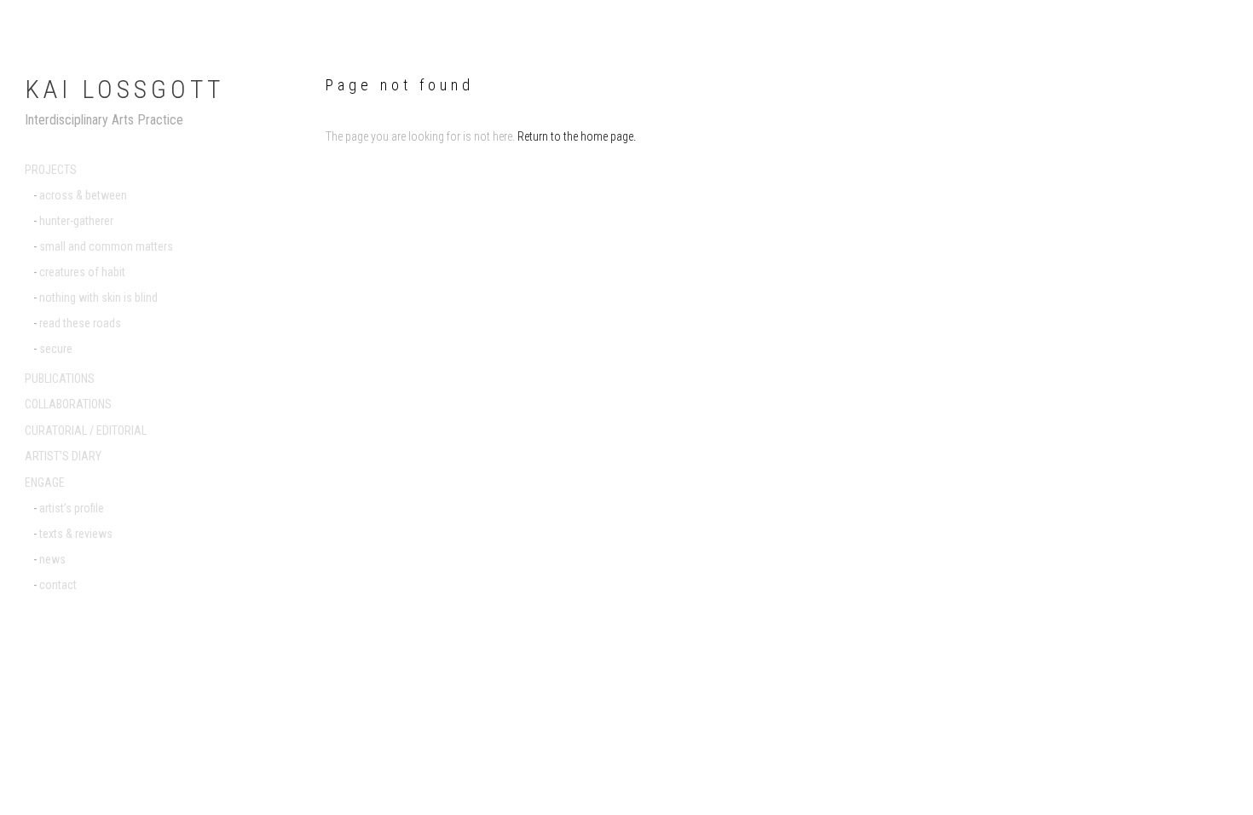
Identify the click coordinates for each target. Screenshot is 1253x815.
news (52, 559)
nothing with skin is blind (98, 297)
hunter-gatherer (76, 221)
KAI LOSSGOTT (124, 89)
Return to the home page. (576, 136)
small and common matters (106, 246)
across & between (83, 195)
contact (58, 585)
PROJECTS (51, 169)
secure (55, 348)
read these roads (80, 323)
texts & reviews (76, 533)
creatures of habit (82, 272)
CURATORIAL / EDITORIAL (86, 430)
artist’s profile (71, 508)
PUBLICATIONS (60, 378)
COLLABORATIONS (68, 404)
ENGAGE (45, 482)
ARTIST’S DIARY (63, 456)
